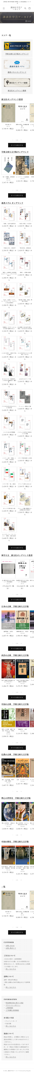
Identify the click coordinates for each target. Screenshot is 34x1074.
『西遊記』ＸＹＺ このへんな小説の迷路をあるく (9, 327)
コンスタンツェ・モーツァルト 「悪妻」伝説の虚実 (9, 535)
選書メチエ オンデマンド (17, 72)
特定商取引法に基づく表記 (14, 1003)
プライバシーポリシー (13, 1005)
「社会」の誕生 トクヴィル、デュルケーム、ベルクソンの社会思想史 (9, 301)
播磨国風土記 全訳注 (22, 631)
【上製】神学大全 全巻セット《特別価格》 (8, 581)
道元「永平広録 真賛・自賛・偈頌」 (8, 780)
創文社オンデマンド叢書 (17, 90)
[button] (4, 8)
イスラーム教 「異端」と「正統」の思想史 (9, 458)
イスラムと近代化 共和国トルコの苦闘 (25, 432)
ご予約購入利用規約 (12, 1010)
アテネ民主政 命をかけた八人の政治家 (9, 407)
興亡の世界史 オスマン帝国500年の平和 (22, 823)
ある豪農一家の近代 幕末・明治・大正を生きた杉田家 (25, 327)
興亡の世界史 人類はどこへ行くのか (8, 823)
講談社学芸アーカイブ (13, 1070)
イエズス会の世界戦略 (9, 432)
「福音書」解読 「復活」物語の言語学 (25, 300)
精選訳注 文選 (22, 729)
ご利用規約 (9, 1008)
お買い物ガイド (11, 948)
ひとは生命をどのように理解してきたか (25, 353)
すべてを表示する (17, 145)
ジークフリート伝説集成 (22, 177)
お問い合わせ (10, 946)
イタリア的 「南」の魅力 (9, 484)
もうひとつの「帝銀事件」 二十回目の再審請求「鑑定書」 (9, 380)
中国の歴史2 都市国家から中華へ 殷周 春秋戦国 (22, 868)
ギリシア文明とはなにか (24, 484)
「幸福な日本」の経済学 (9, 248)
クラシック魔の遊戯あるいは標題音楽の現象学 (25, 509)
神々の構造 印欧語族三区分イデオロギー (8, 681)
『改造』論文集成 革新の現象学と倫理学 (22, 681)
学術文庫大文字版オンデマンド (17, 54)
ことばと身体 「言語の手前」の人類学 (9, 353)
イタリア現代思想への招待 (25, 458)
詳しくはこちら (11, 969)
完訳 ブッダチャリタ (22, 779)
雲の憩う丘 (8, 124)
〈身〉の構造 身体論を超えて (8, 177)
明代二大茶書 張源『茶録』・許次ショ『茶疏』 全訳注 (8, 730)
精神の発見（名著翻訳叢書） (22, 125)
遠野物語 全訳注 (8, 631)
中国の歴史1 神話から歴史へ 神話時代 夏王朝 (8, 867)
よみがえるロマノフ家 (25, 379)
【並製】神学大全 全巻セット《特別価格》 (22, 581)
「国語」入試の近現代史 (9, 223)
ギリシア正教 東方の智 (9, 508)
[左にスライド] (13, 140)
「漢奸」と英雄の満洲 (25, 272)
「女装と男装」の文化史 (24, 223)
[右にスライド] (21, 140)
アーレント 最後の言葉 (25, 406)
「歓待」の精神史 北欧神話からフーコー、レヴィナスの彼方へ (9, 274)
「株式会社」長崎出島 (25, 248)
